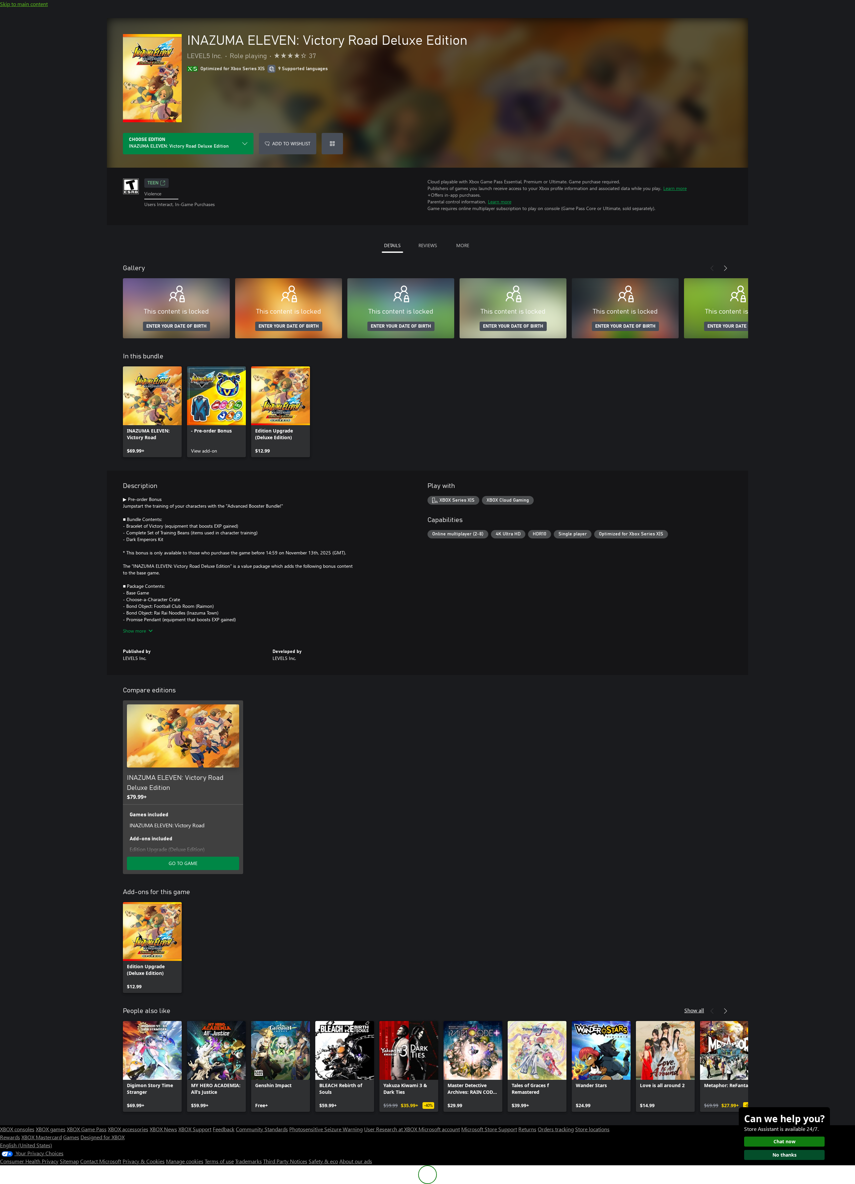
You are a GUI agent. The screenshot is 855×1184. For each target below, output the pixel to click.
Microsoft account (439, 1129)
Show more (134, 631)
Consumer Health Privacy (29, 1161)
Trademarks (248, 1161)
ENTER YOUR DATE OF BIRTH (176, 326)
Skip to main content (24, 3)
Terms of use (219, 1161)
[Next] (725, 268)
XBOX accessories (128, 1129)
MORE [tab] (462, 245)
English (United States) (26, 1145)
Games (71, 1137)
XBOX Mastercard (41, 1137)
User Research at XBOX (391, 1129)
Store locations (592, 1129)
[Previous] (712, 268)
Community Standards (262, 1129)
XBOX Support (194, 1129)
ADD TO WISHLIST (291, 143)
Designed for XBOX (102, 1137)
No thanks (785, 1155)
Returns (527, 1129)
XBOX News (163, 1129)
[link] (152, 411)
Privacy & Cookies (144, 1161)
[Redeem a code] (332, 143)
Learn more (675, 188)
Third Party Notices (285, 1161)
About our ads (355, 1161)
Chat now (785, 1141)
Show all (694, 1010)
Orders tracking (556, 1129)
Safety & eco (323, 1161)
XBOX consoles (17, 1129)
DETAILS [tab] (392, 245)
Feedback (223, 1129)
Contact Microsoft (100, 1161)
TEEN (153, 183)
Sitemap (69, 1161)
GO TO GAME (183, 863)
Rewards (10, 1137)
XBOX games (50, 1129)
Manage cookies (184, 1161)
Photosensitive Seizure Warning (326, 1129)
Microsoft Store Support (489, 1129)
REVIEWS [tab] (427, 245)
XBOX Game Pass (87, 1129)
